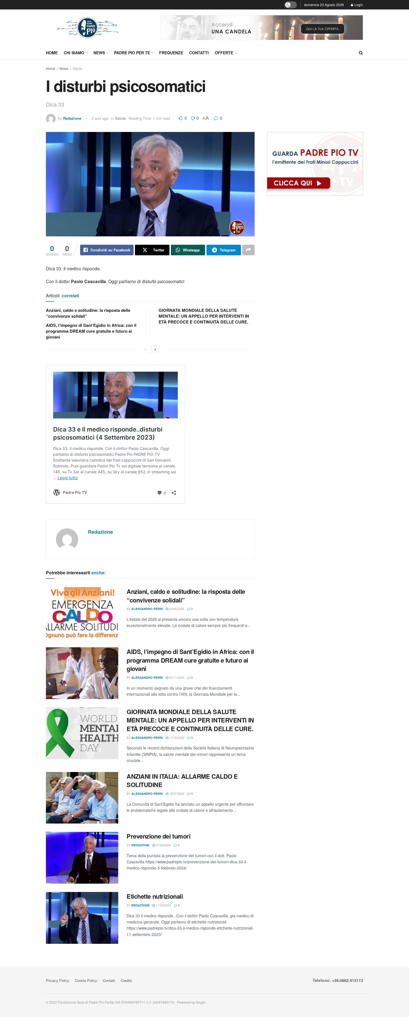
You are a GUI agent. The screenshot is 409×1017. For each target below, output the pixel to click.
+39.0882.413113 (347, 980)
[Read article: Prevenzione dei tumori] (82, 858)
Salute (77, 68)
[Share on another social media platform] (248, 250)
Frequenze (171, 52)
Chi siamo (74, 52)
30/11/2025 (176, 677)
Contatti (199, 52)
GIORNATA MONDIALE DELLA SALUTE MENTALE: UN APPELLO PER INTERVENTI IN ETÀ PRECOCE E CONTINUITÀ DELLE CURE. (204, 316)
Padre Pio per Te (132, 52)
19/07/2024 (176, 793)
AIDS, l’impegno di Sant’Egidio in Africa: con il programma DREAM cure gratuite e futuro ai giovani (91, 331)
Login (358, 4)
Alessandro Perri (147, 609)
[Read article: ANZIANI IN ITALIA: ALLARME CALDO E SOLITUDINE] (82, 798)
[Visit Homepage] (87, 27)
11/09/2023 (163, 905)
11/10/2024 (176, 737)
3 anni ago (100, 118)
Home (52, 52)
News (99, 52)
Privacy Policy (57, 980)
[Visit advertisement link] (262, 27)
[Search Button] (361, 53)
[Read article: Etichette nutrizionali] (82, 918)
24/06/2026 (176, 608)
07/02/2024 (163, 845)
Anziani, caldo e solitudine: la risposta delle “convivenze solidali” (88, 313)
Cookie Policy (86, 980)
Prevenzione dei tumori (158, 836)
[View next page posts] (155, 349)
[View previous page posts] (145, 349)
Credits (126, 980)
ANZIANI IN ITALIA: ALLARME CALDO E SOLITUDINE (182, 780)
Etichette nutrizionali (155, 896)
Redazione (72, 118)
